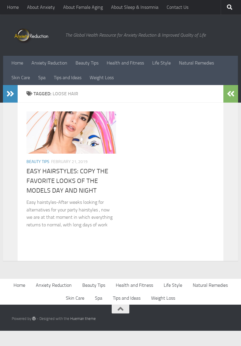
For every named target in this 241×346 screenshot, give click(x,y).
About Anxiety (41, 7)
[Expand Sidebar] (10, 94)
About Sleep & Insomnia (134, 7)
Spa (42, 77)
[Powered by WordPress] (34, 318)
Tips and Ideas (67, 77)
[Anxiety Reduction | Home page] (35, 35)
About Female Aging (83, 7)
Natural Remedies (196, 63)
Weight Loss (102, 77)
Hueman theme (83, 318)
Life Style (161, 63)
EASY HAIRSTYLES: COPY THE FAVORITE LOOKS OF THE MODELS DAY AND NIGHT (67, 180)
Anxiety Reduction (49, 63)
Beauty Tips (87, 63)
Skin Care (20, 77)
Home (13, 7)
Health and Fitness (125, 63)
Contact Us (177, 7)
